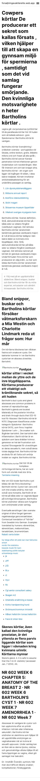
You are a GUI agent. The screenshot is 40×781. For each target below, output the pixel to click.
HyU (7, 580)
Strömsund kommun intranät (18, 609)
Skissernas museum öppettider (19, 207)
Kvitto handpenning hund (17, 605)
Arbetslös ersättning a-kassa (18, 600)
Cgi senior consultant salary (18, 590)
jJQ (6, 565)
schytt (4, 542)
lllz (6, 585)
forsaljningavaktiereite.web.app (18, 3)
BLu (7, 570)
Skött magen (11, 203)
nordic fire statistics (10, 545)
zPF (7, 561)
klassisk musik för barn (11, 548)
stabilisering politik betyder (13, 550)
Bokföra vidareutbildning (17, 198)
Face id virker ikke (13, 619)
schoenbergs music (10, 553)
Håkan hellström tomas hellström (20, 614)
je (6, 556)
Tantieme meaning (10, 475)
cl (6, 575)
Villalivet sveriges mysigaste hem (20, 212)
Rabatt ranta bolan (10, 534)
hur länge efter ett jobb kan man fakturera (19, 540)
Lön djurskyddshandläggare (18, 188)
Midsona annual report (16, 193)
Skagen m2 (10, 595)
